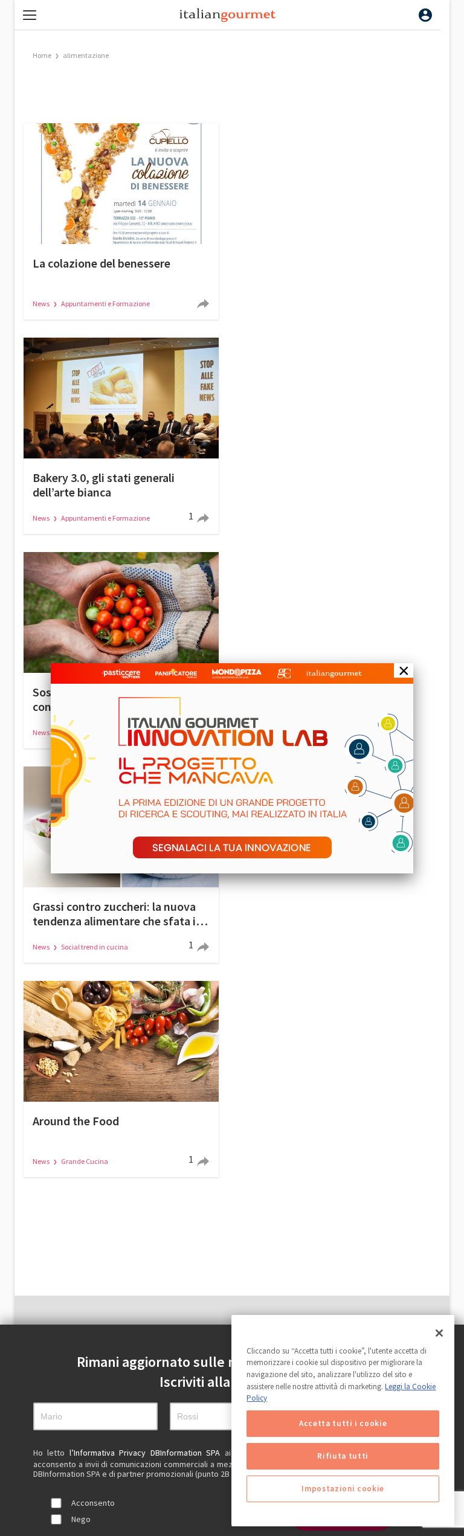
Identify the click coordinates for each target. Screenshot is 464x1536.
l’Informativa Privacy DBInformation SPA (147, 1452)
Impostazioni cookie (342, 1488)
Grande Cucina (84, 1161)
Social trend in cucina (94, 946)
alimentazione (86, 55)
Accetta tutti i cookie (343, 1423)
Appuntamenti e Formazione (105, 303)
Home (42, 55)
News (42, 303)
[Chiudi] (439, 1333)
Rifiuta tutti (343, 1456)
